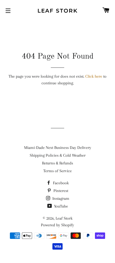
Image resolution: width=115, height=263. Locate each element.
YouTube (60, 206)
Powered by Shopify (57, 225)
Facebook (60, 183)
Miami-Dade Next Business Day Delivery (57, 147)
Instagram (60, 198)
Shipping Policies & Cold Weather (58, 155)
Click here (93, 76)
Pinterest (60, 190)
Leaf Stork (57, 10)
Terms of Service (57, 170)
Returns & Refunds (57, 163)
